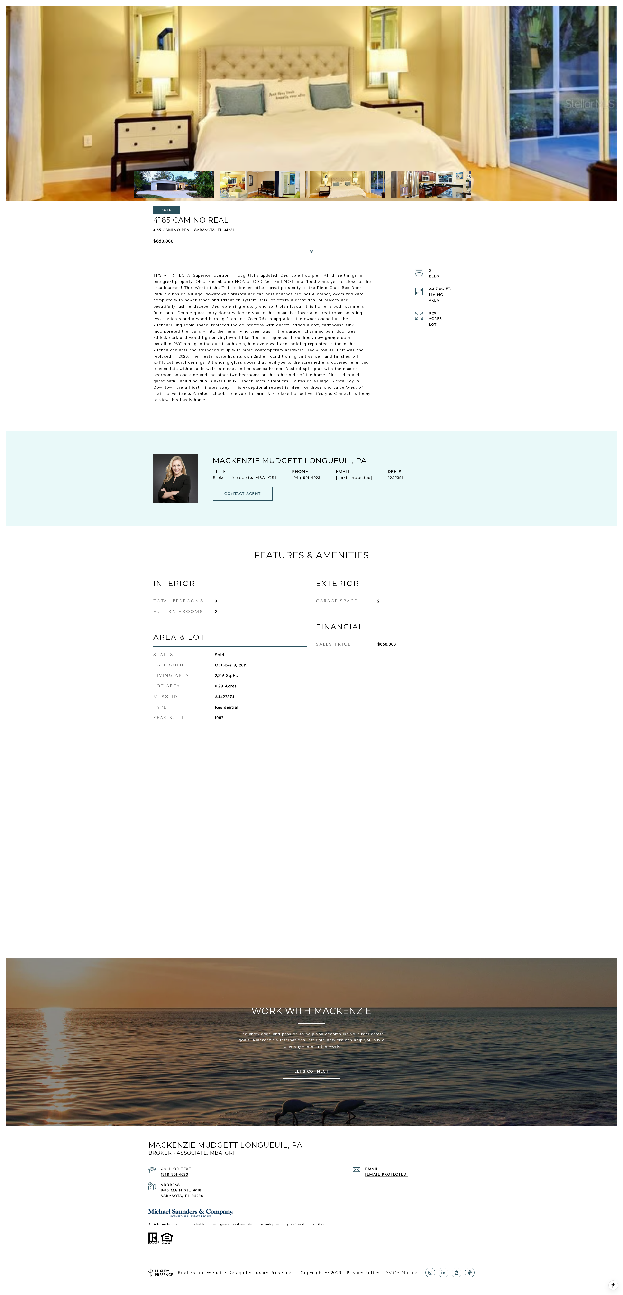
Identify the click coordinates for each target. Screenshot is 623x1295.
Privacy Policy (363, 1272)
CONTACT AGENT (242, 494)
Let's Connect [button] (311, 1072)
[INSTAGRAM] (430, 1272)
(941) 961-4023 (306, 477)
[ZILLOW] (456, 1272)
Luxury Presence (272, 1272)
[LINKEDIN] (443, 1272)
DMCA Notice (401, 1272)
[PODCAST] (470, 1272)
